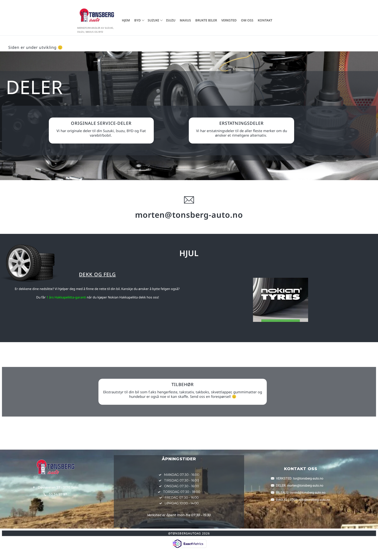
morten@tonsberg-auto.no (189, 214)
